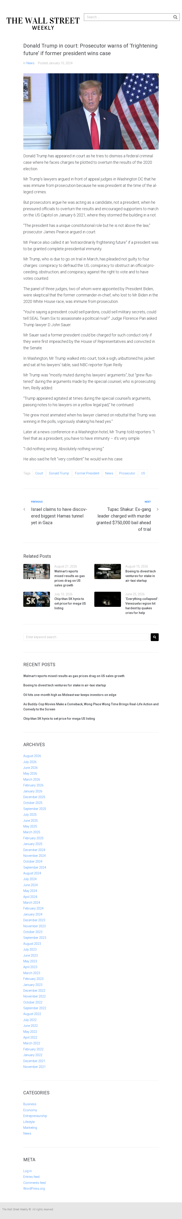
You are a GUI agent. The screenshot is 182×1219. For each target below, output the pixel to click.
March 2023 (31, 973)
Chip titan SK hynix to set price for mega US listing (70, 603)
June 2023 (30, 955)
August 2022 (32, 1014)
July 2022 (30, 1020)
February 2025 (33, 838)
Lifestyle (29, 1122)
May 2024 (30, 891)
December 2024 (34, 850)
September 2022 (34, 1008)
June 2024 (30, 885)
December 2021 (34, 1061)
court (39, 473)
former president (87, 473)
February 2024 (33, 908)
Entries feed (31, 1177)
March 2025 (31, 832)
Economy (30, 1110)
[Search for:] (85, 637)
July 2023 (30, 949)
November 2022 (34, 996)
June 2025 (30, 820)
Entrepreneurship (35, 1116)
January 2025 (32, 844)
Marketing (30, 1127)
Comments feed (34, 1183)
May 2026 (30, 773)
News (30, 63)
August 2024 (32, 873)
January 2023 (32, 985)
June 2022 (30, 1025)
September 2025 (34, 809)
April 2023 (30, 967)
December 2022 (34, 990)
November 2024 (34, 855)
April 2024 (30, 897)
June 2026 (30, 767)
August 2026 (32, 756)
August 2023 (32, 943)
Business (29, 1104)
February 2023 (33, 979)
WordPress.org (34, 1188)
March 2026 (31, 779)
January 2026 (32, 791)
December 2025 (34, 797)
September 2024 (34, 867)
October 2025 (32, 803)
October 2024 (32, 861)
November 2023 (34, 926)
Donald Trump (59, 473)
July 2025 (30, 814)
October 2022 (32, 1002)
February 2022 (33, 1049)
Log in (27, 1171)
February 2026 (33, 785)
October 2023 (32, 932)
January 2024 (32, 914)
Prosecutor (127, 473)
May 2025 (30, 826)
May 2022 (30, 1031)
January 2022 (32, 1055)
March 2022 (31, 1043)
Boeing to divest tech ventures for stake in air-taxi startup (140, 576)
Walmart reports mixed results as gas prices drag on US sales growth (74, 676)
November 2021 (34, 1067)
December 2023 (34, 920)
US (143, 473)
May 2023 (30, 961)
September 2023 (34, 937)
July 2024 (30, 879)
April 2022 (30, 1037)
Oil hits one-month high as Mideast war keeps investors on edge (69, 695)
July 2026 (30, 762)
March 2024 (31, 902)
